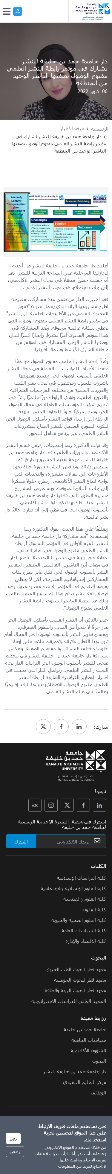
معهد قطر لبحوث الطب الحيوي (75, 969)
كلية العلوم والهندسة (84, 899)
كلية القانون (94, 909)
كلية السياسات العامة (84, 930)
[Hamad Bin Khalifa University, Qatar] (92, 11)
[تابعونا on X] (67, 805)
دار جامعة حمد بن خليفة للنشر (74, 1071)
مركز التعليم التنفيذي (84, 1082)
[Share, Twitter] (43, 726)
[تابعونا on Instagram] (51, 805)
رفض (15, 1151)
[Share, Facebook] (61, 726)
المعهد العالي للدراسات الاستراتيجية (68, 1001)
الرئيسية (99, 129)
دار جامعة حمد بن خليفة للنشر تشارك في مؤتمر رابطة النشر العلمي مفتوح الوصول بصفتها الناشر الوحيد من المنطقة (59, 143)
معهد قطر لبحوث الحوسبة (80, 980)
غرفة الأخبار (72, 128)
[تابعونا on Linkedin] (99, 805)
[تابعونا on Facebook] (83, 805)
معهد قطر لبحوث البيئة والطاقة (75, 990)
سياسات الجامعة (88, 1040)
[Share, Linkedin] (79, 726)
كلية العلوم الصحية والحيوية (78, 920)
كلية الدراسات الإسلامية (81, 878)
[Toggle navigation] (6, 11)
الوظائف (98, 1092)
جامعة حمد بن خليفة (85, 1029)
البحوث (99, 1061)
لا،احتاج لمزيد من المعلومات (82, 1166)
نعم (13, 1138)
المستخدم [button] (17, 11)
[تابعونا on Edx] (35, 805)
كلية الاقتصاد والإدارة (85, 941)
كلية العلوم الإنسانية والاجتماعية (73, 888)
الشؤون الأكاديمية (88, 1050)
